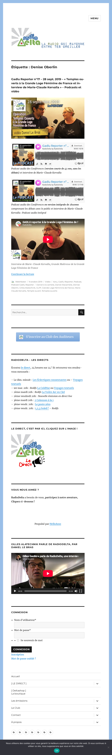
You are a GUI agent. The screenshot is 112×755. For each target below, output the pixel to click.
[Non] (108, 747)
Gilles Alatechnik (27, 288)
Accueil (15, 676)
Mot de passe (22, 630)
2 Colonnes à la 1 (44, 400)
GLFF (38, 288)
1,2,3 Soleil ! (42, 408)
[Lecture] (15, 591)
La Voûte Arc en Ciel (53, 392)
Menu (95, 18)
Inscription (17, 654)
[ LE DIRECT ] (18, 683)
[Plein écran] (80, 591)
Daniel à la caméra (45, 285)
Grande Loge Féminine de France (58, 288)
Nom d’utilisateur (25, 620)
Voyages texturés (64, 388)
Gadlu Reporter (65, 282)
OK (56, 750)
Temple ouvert (34, 291)
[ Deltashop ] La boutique (18, 692)
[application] (48, 573)
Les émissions (19, 700)
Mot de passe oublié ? (23, 658)
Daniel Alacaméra (63, 285)
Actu (55, 282)
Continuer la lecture (22, 274)
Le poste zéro (42, 404)
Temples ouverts (49, 291)
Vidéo (47, 282)
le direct (25, 367)
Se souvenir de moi (31, 640)
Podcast (77, 282)
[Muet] (76, 591)
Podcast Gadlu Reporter (22, 285)
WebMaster (20, 282)
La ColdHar (43, 388)
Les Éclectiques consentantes (49, 379)
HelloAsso (55, 523)
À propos (16, 722)
